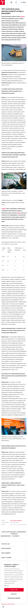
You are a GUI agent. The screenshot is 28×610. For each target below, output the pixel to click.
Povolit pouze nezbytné (14, 598)
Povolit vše (13, 589)
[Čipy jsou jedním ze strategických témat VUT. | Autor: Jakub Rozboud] (14, 52)
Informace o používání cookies (8, 604)
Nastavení (14, 593)
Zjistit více (6, 585)
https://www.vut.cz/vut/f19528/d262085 (18, 524)
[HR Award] (3, 606)
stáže (19, 213)
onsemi (22, 16)
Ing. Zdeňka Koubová (16, 520)
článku (4, 208)
